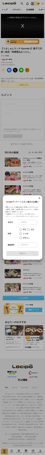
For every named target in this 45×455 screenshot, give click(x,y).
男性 (24, 229)
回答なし (26, 238)
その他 (25, 234)
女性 (32, 229)
